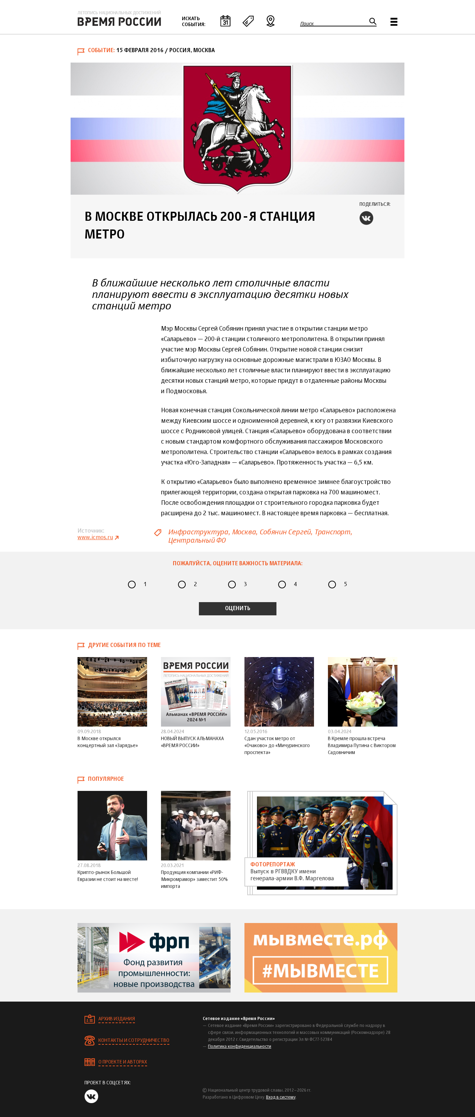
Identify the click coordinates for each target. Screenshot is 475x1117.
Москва (244, 532)
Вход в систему (281, 1097)
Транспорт (332, 532)
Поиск (307, 23)
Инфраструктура (198, 532)
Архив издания (116, 1019)
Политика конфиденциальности (239, 1047)
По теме (248, 21)
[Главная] (119, 18)
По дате (225, 21)
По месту (270, 21)
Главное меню (394, 21)
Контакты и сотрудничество (133, 1040)
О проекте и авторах (122, 1062)
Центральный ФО (196, 540)
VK (366, 218)
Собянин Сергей (285, 532)
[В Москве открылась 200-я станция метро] (237, 129)
